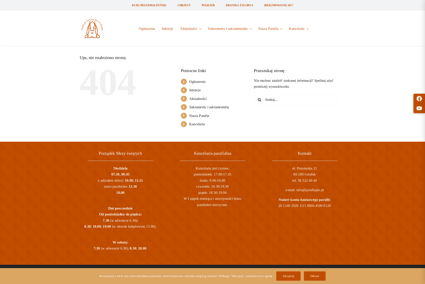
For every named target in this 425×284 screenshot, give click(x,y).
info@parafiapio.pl (310, 190)
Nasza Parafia (199, 116)
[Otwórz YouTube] (419, 108)
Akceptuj (288, 276)
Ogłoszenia (197, 82)
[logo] (92, 20)
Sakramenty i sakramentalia (209, 107)
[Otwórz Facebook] (419, 98)
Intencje (195, 90)
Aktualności (198, 99)
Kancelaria (197, 124)
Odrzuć (314, 276)
